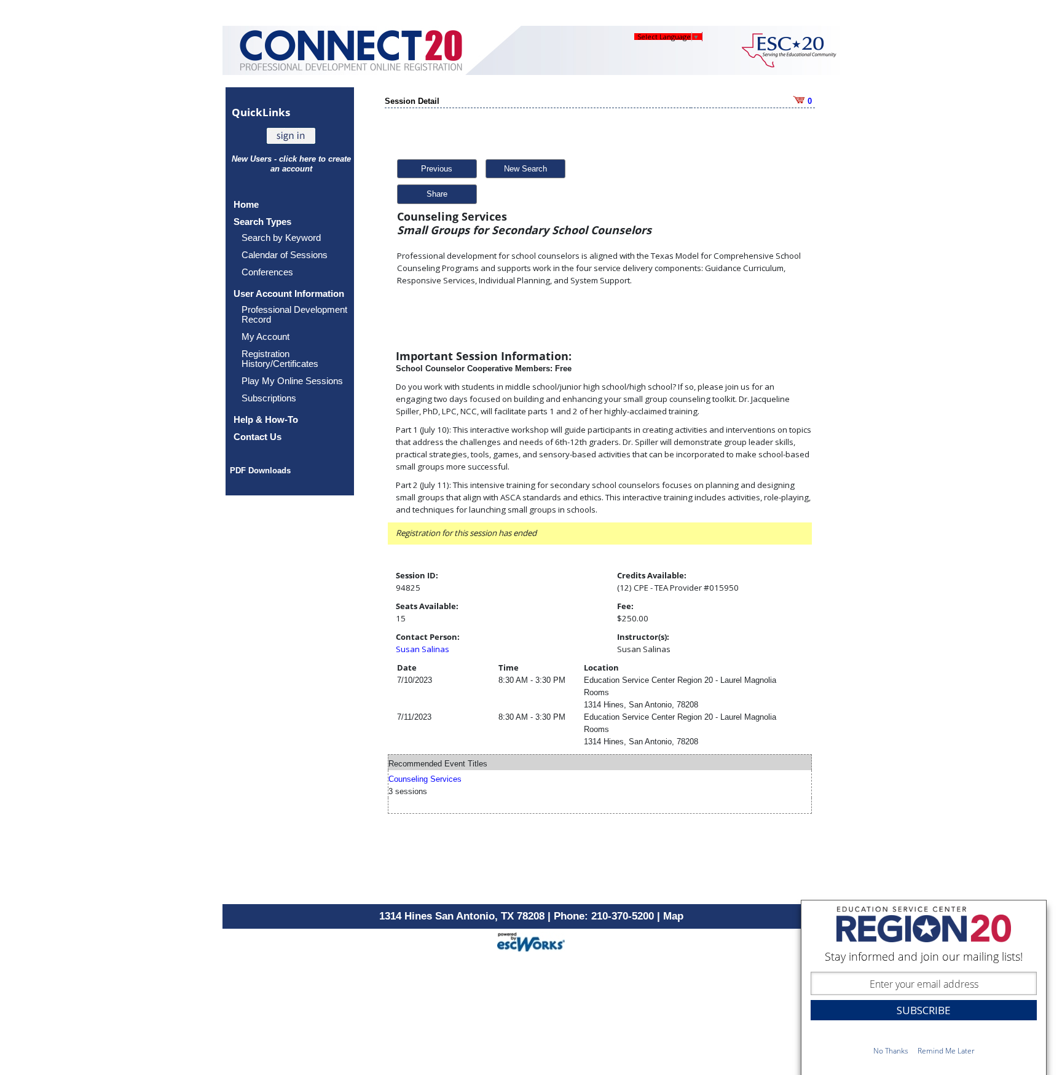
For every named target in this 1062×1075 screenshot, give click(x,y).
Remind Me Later (946, 1050)
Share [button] (437, 194)
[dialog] (924, 987)
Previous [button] (436, 168)
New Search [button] (525, 168)
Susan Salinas (422, 649)
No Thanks (890, 1050)
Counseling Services (425, 779)
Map (673, 916)
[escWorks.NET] (531, 940)
